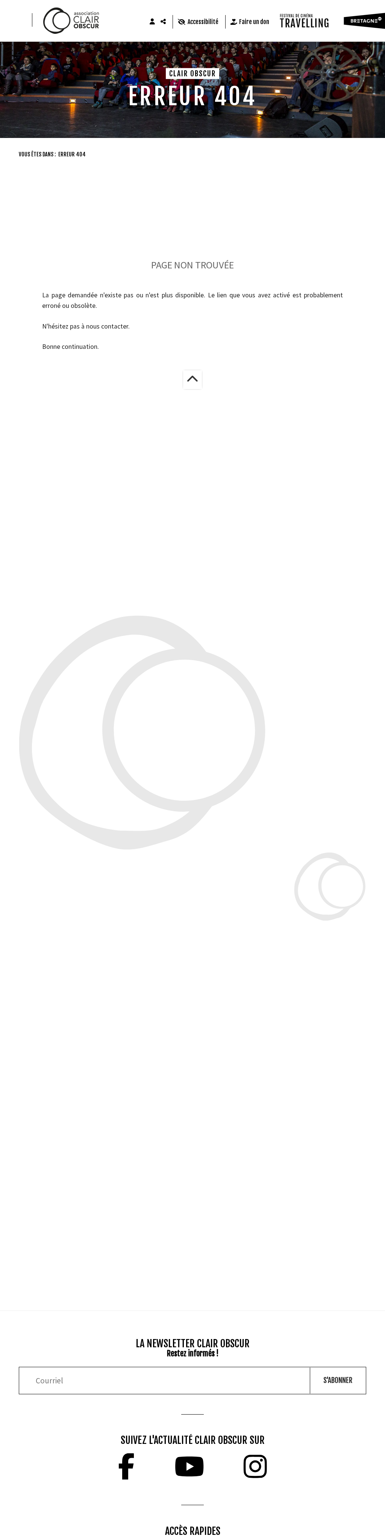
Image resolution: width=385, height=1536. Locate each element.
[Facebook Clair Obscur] (126, 1466)
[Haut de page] (192, 379)
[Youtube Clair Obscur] (189, 1466)
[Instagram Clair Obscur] (255, 1466)
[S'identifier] (152, 22)
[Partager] (163, 22)
